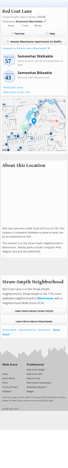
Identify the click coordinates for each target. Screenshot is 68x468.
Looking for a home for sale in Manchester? (24, 48)
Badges (30, 391)
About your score (13, 87)
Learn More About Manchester (34, 321)
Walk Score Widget (36, 370)
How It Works (8, 378)
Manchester (28, 17)
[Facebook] (10, 369)
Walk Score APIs (34, 374)
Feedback (7, 391)
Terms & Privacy (10, 387)
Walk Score (9, 364)
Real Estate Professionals (39, 383)
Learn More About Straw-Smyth (34, 311)
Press (5, 383)
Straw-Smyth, (11, 17)
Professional (35, 364)
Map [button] (52, 33)
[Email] (15, 369)
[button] (34, 121)
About (5, 374)
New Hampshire (27, 330)
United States (9, 330)
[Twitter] (4, 369)
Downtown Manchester (29, 21)
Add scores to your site (16, 92)
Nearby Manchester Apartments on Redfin (36, 41)
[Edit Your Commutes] (45, 21)
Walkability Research (37, 387)
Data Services (33, 378)
